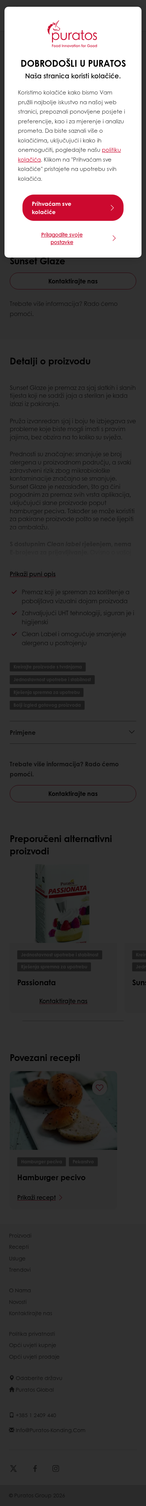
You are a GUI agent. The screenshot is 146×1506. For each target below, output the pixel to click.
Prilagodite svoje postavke (62, 238)
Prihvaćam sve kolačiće (52, 207)
